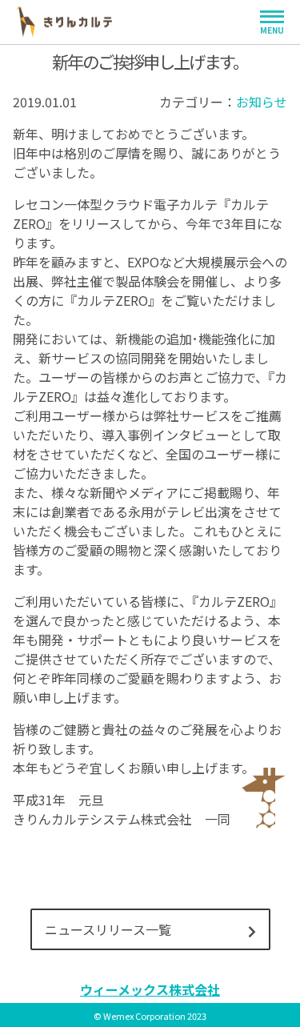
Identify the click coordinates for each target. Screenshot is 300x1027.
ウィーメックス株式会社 (150, 989)
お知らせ (261, 101)
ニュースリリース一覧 (108, 929)
